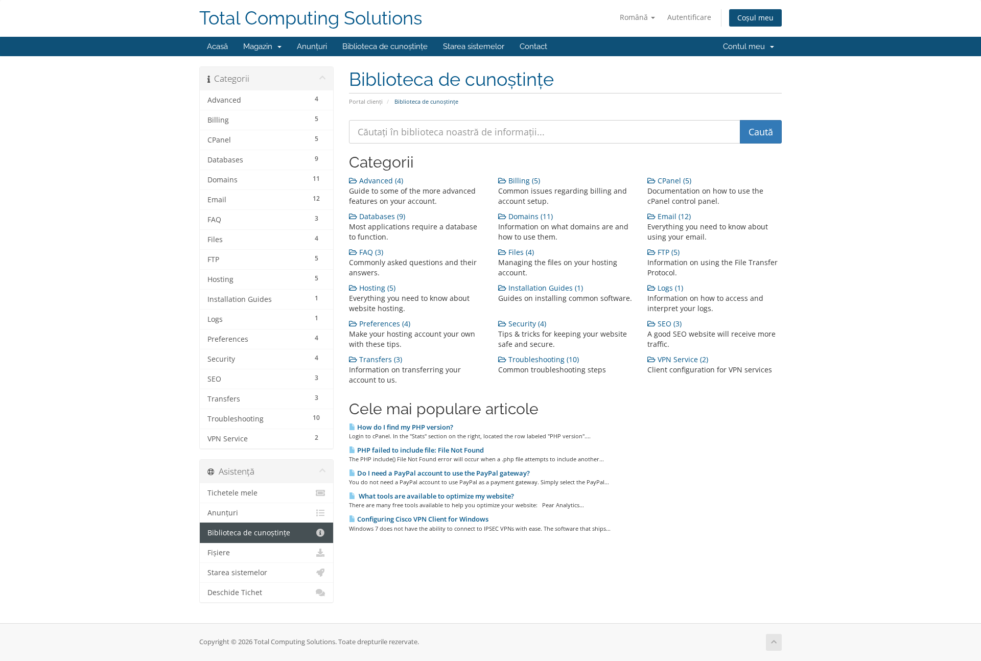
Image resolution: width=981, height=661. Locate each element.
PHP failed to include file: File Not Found (420, 450)
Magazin (259, 46)
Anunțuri (312, 46)
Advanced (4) (380, 180)
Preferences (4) (383, 323)
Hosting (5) (376, 288)
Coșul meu (755, 17)
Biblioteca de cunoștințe (385, 46)
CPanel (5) (673, 180)
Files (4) (520, 252)
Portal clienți (366, 101)
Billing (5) (523, 180)
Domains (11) (529, 216)
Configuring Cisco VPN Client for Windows (422, 519)
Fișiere (218, 552)
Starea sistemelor (473, 46)
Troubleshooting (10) (542, 359)
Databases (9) (381, 216)
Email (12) (673, 216)
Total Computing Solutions (310, 18)
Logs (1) (669, 288)
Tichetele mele (232, 493)
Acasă (217, 46)
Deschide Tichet (234, 592)
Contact (533, 46)
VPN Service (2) (682, 359)
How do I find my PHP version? (404, 427)
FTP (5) (668, 252)
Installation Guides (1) (544, 288)
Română (635, 17)
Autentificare (689, 17)
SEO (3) (669, 323)
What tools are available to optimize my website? (435, 496)
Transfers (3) (379, 359)
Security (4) (526, 323)
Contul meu (746, 46)
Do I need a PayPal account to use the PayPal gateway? (443, 473)
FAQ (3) (370, 252)
